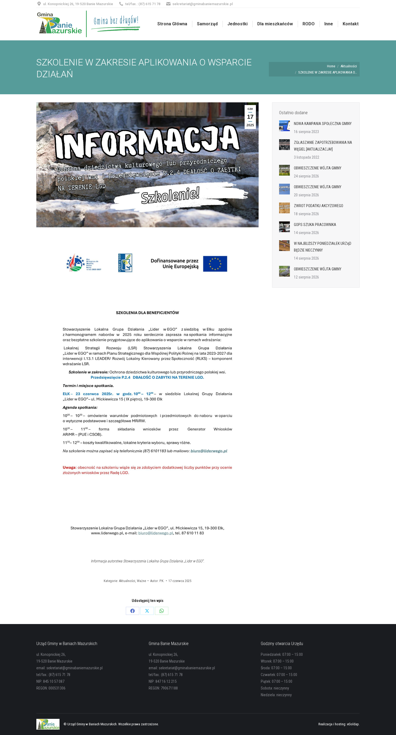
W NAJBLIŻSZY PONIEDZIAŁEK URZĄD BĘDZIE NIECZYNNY (322, 246)
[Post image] (284, 125)
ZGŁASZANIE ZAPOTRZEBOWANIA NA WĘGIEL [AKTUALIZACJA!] (323, 145)
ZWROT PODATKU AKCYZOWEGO (318, 206)
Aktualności (127, 581)
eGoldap (353, 724)
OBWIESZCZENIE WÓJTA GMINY (317, 168)
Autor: (157, 581)
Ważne (141, 581)
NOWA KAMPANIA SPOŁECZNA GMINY (323, 123)
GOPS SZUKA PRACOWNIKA (315, 224)
